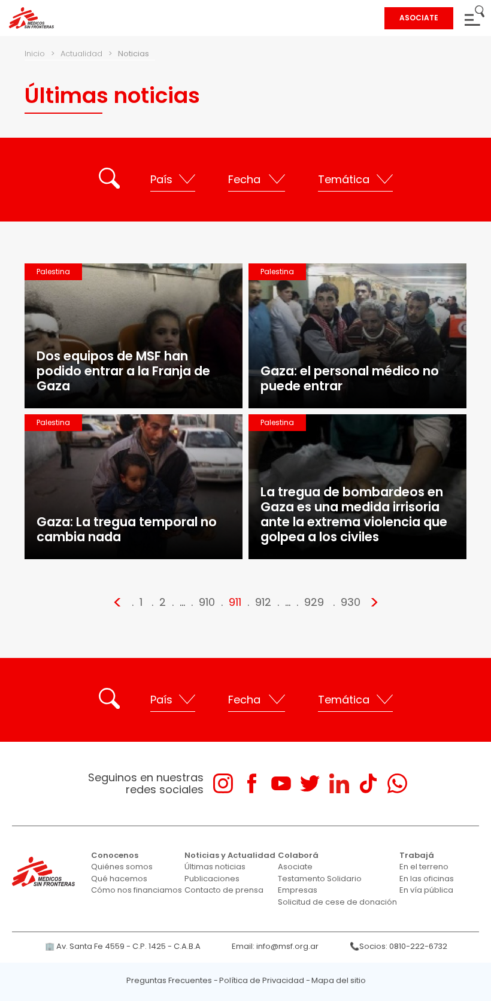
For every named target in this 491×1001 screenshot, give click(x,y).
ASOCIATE (418, 18)
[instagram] (223, 783)
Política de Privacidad (261, 980)
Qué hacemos (119, 878)
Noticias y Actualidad (229, 855)
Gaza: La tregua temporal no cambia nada (127, 529)
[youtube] (281, 783)
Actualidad (81, 53)
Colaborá (298, 855)
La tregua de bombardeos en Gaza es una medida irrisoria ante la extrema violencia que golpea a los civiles (353, 514)
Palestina (53, 271)
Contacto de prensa (223, 890)
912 (263, 601)
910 (207, 601)
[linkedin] (339, 783)
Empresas (297, 890)
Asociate (295, 866)
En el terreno (423, 866)
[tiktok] (368, 783)
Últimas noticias (215, 866)
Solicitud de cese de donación (337, 902)
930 (350, 601)
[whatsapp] (397, 783)
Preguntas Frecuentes (169, 980)
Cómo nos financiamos (136, 890)
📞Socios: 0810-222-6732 (398, 946)
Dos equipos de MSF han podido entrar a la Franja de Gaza (123, 371)
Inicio (35, 53)
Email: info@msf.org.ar (275, 946)
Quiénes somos (122, 866)
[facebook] (252, 783)
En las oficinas (426, 878)
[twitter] (310, 783)
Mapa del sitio (338, 980)
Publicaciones (212, 878)
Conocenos (114, 855)
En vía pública (426, 890)
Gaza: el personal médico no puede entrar (349, 378)
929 (314, 601)
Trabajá (416, 855)
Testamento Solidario (320, 878)
